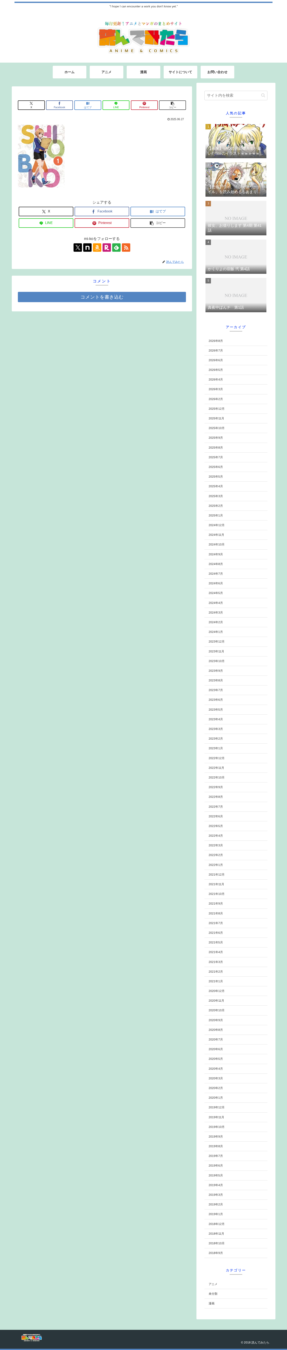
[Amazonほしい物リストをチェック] (97, 247)
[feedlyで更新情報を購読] (116, 247)
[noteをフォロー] (87, 247)
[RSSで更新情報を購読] (126, 247)
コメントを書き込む (102, 297)
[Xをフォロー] (78, 247)
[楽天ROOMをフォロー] (107, 247)
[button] (172, 105)
